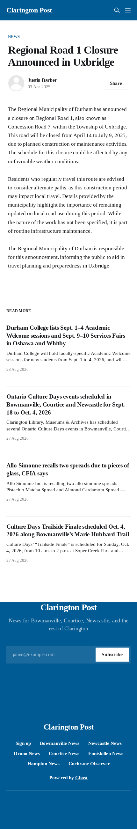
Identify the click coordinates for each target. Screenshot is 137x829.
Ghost (81, 777)
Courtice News (64, 753)
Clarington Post (29, 10)
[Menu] (128, 10)
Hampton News (43, 763)
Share (116, 83)
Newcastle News (105, 743)
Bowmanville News (59, 743)
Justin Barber (42, 80)
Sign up (23, 743)
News (14, 36)
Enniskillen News (105, 753)
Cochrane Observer (89, 763)
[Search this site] (117, 10)
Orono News (27, 753)
